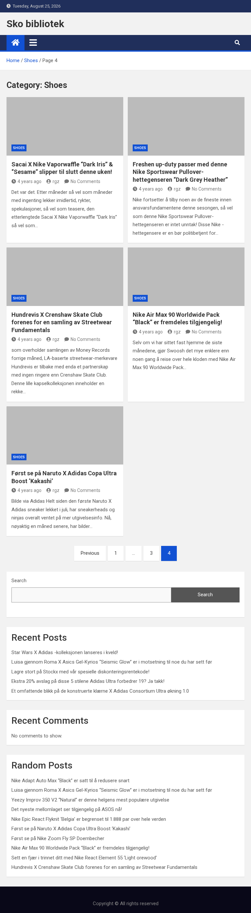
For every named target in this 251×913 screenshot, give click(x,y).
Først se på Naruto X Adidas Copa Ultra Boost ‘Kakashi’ (70, 829)
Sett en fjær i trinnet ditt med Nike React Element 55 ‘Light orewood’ (84, 858)
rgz (56, 181)
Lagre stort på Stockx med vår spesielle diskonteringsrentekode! (80, 672)
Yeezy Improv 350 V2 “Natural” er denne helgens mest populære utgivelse (90, 800)
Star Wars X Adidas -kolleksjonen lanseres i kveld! (64, 652)
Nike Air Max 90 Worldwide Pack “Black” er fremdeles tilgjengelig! (80, 848)
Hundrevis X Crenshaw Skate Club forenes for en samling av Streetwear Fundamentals (61, 322)
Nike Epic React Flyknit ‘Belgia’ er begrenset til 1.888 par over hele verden (88, 819)
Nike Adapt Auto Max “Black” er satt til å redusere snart (70, 781)
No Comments (85, 181)
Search (18, 580)
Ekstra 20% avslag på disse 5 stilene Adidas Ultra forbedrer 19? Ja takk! (87, 681)
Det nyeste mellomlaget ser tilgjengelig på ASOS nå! (66, 809)
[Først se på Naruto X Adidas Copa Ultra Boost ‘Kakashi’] (65, 435)
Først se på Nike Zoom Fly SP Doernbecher (57, 838)
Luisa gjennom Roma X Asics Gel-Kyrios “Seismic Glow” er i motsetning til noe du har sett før (111, 662)
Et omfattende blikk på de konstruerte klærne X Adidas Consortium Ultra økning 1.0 (100, 691)
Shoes (19, 148)
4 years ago (30, 181)
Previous (90, 553)
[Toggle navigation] (33, 42)
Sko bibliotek (35, 23)
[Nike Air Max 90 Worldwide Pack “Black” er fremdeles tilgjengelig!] (186, 276)
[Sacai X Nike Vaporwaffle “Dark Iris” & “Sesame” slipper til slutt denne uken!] (65, 126)
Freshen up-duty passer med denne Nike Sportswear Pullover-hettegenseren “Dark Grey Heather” (180, 172)
